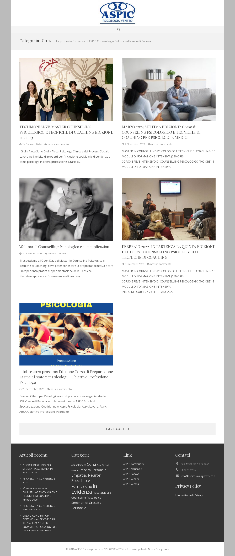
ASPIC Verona (131, 484)
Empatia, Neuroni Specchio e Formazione (86, 481)
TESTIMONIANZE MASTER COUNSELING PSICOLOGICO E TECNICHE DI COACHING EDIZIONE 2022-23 (66, 132)
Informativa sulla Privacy (189, 495)
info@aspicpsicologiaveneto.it (198, 476)
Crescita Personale (92, 470)
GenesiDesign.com (158, 549)
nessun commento (58, 144)
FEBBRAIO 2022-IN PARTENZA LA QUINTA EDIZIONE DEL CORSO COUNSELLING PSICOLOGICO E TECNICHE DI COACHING (168, 252)
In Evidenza (84, 488)
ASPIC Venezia (131, 479)
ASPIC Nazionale (132, 469)
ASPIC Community (133, 464)
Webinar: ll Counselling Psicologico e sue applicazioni (64, 246)
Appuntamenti (78, 464)
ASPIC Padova (131, 474)
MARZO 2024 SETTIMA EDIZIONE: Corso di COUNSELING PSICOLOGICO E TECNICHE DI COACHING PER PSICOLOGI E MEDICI (161, 132)
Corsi (91, 464)
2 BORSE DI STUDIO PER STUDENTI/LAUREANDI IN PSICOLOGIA (38, 468)
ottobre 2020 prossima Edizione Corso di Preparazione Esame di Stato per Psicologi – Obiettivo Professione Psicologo (66, 377)
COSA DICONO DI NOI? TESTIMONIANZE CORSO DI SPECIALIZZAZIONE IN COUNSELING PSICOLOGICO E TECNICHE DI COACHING (40, 523)
